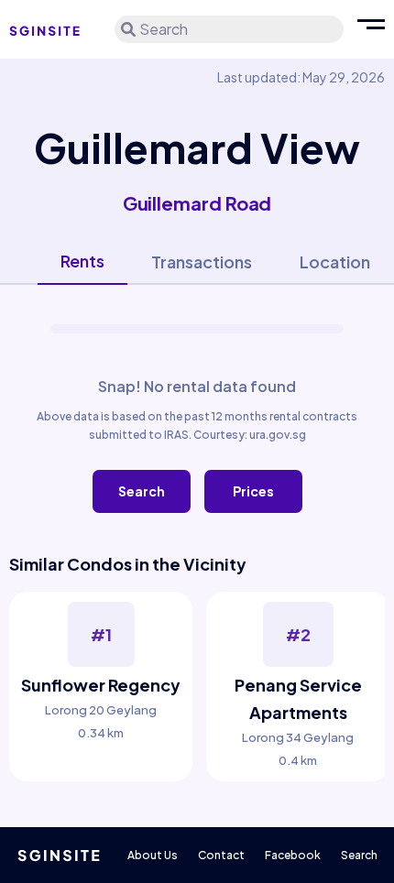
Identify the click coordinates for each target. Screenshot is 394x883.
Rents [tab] (82, 260)
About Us (152, 855)
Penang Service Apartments (298, 698)
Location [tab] (335, 261)
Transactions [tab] (201, 261)
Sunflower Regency (101, 684)
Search (141, 491)
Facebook (293, 855)
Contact (221, 855)
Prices (253, 491)
